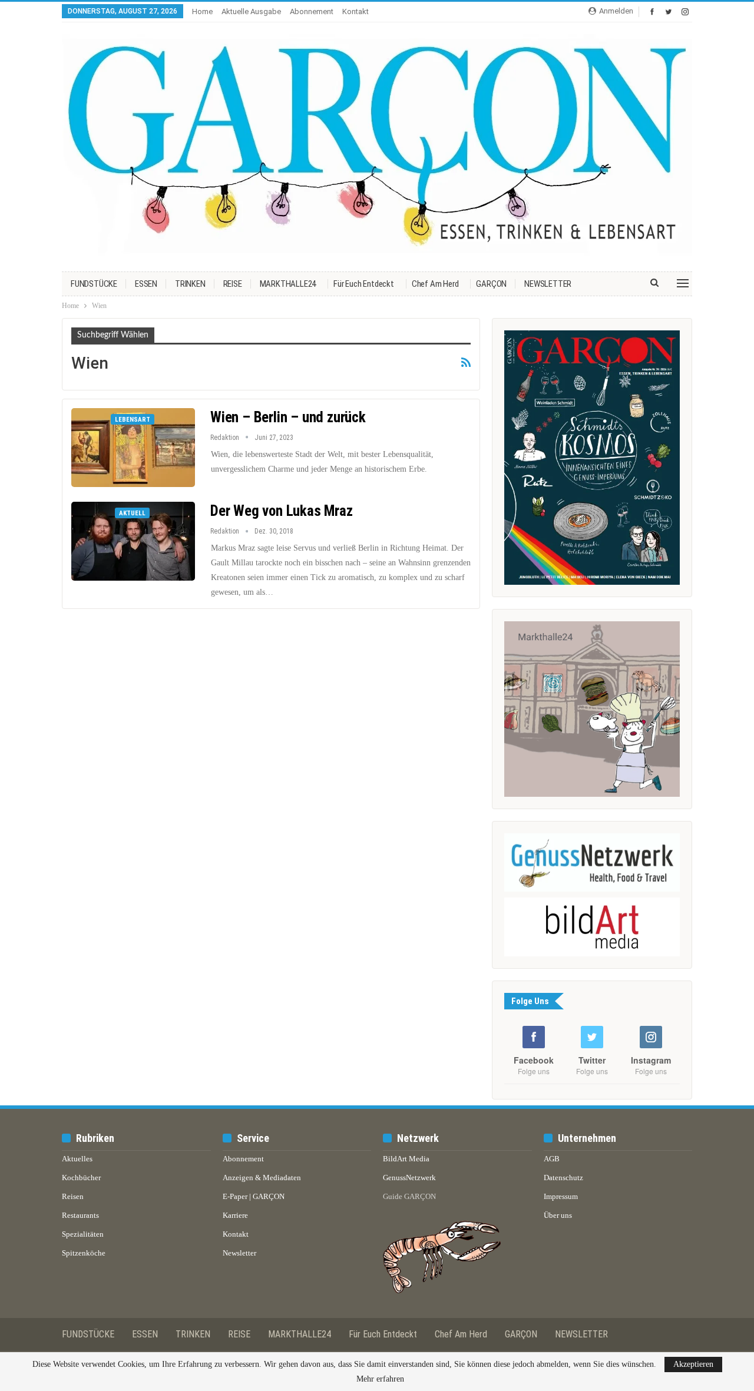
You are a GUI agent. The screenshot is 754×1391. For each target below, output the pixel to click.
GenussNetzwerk (409, 1177)
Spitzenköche (83, 1252)
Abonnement (311, 11)
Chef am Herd (435, 284)
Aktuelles (77, 1158)
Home (202, 11)
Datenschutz (563, 1177)
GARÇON (491, 284)
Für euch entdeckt (363, 284)
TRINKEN (190, 284)
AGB (552, 1158)
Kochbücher (81, 1177)
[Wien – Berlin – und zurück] (133, 447)
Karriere (235, 1215)
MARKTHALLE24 (288, 284)
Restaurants (80, 1215)
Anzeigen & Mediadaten (262, 1177)
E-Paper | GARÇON (254, 1196)
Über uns (558, 1215)
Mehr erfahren (380, 1379)
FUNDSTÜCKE (94, 284)
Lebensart (132, 419)
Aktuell (132, 513)
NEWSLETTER (547, 284)
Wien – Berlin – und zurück (288, 417)
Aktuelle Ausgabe (251, 11)
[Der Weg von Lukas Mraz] (133, 541)
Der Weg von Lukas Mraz (281, 510)
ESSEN (146, 284)
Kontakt (355, 11)
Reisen (73, 1196)
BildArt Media (406, 1158)
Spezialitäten (83, 1234)
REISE (232, 284)
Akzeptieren (693, 1364)
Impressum (561, 1196)
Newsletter (239, 1252)
